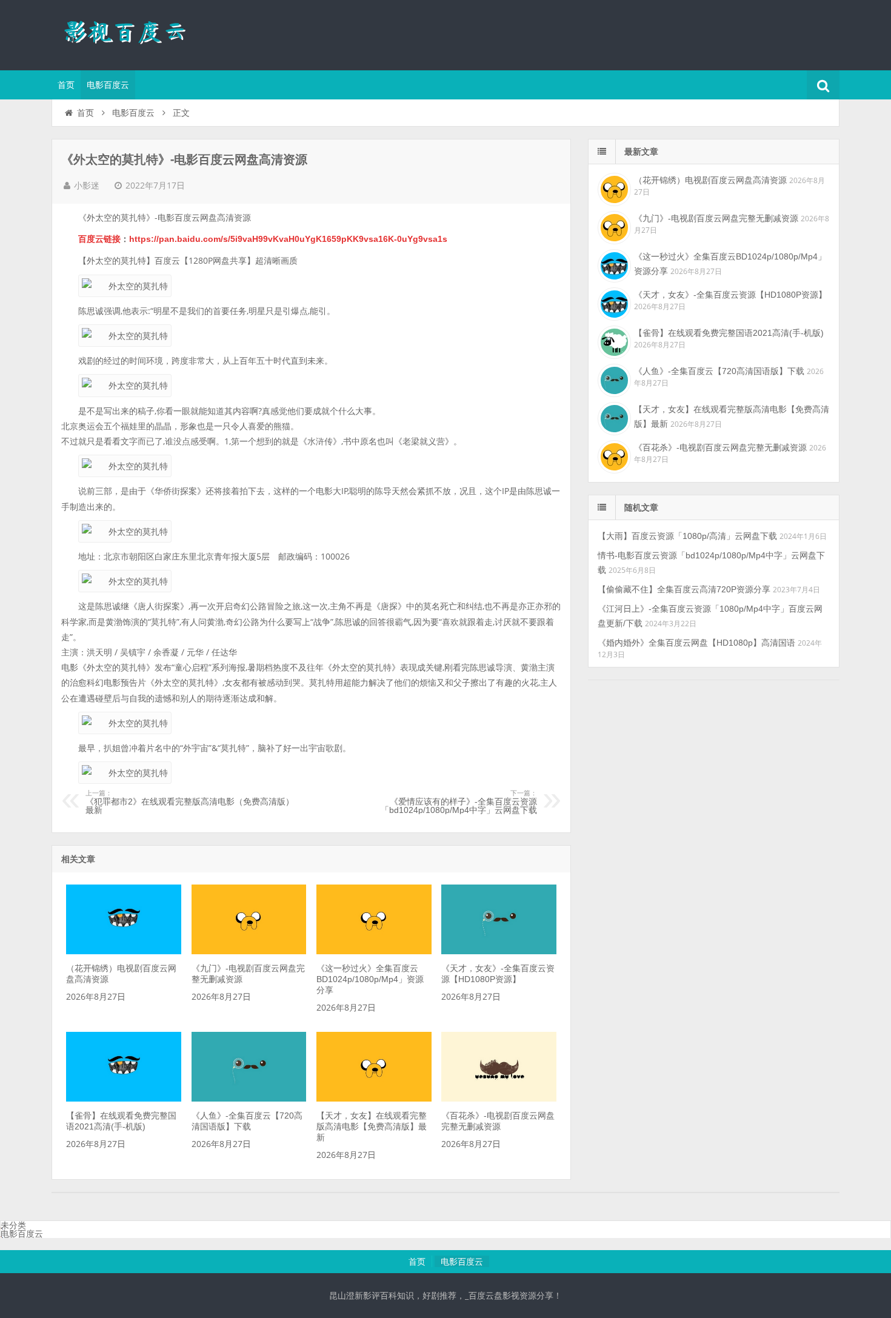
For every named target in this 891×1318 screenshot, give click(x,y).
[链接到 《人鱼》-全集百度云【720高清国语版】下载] (249, 1098)
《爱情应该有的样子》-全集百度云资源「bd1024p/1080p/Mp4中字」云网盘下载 (459, 802)
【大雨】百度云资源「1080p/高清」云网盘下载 (687, 536)
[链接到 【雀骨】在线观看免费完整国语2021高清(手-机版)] (123, 1098)
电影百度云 (108, 85)
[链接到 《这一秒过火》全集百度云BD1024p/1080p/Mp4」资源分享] (374, 951)
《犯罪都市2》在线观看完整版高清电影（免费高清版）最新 (189, 802)
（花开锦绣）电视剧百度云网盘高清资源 (710, 180)
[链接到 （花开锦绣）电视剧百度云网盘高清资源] (123, 951)
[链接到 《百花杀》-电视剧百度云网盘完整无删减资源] (498, 1098)
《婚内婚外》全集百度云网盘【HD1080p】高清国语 (696, 642)
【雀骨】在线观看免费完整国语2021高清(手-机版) (729, 333)
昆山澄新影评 (130, 33)
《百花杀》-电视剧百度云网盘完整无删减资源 (720, 447)
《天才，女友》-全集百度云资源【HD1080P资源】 (730, 294)
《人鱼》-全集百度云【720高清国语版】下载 (719, 371)
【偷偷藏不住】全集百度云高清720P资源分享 (684, 589)
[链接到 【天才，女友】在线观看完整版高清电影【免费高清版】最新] (374, 1098)
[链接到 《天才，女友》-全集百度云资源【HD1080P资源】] (498, 951)
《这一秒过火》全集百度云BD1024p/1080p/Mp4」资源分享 (370, 979)
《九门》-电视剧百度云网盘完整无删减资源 (716, 218)
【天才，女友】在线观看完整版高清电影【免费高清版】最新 (371, 1126)
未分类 (13, 1225)
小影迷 (86, 185)
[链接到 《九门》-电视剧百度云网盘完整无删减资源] (249, 951)
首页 (66, 85)
